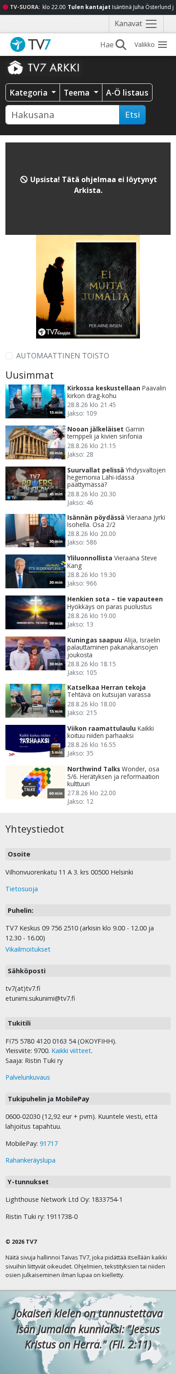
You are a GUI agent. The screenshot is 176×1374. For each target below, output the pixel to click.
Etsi (132, 114)
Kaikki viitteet (71, 1050)
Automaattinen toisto (62, 356)
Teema (78, 92)
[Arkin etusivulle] (43, 67)
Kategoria (29, 92)
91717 (49, 1143)
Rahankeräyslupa (30, 1160)
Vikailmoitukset (28, 949)
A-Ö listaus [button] (127, 92)
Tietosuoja (21, 888)
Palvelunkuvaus (27, 1077)
